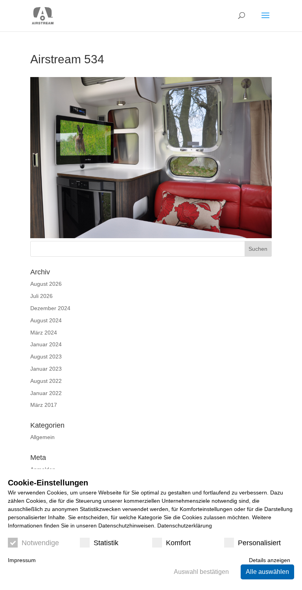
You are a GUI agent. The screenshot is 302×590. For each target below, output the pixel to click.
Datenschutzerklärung (184, 525)
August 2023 (46, 356)
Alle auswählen (267, 571)
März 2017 (43, 405)
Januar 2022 (46, 393)
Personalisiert (259, 543)
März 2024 (43, 332)
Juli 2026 (41, 296)
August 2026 (46, 284)
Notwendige (40, 543)
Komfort (178, 543)
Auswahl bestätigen (201, 571)
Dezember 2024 (50, 308)
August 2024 (46, 320)
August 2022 (46, 381)
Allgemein (42, 437)
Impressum (22, 560)
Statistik (106, 543)
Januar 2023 (46, 369)
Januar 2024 (46, 344)
